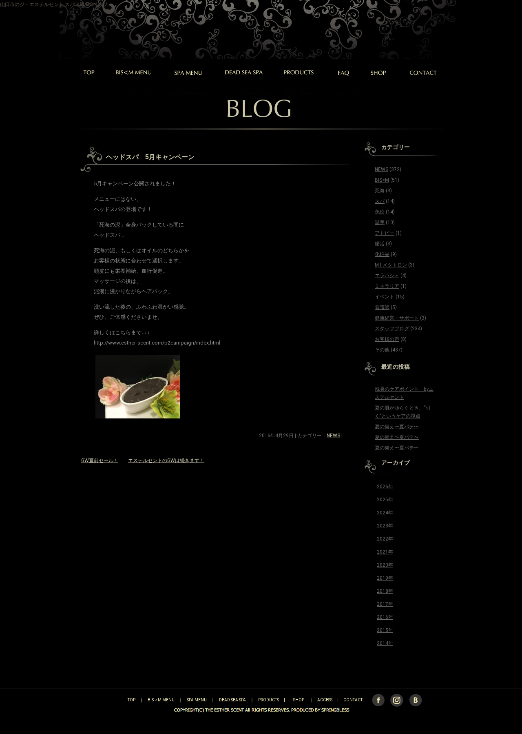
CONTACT (353, 700)
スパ (380, 201)
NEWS (333, 435)
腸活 (380, 244)
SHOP (298, 700)
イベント (384, 297)
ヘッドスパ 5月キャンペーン (150, 157)
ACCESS (324, 700)
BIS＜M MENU (161, 700)
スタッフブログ (392, 328)
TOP (117, 700)
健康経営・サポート (397, 318)
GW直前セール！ (99, 460)
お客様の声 (387, 339)
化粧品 (382, 254)
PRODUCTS (268, 700)
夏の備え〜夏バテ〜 (397, 426)
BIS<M (382, 180)
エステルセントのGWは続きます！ (166, 460)
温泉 (380, 222)
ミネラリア (387, 286)
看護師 (382, 307)
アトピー (384, 233)
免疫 (380, 212)
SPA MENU (197, 700)
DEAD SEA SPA (232, 700)
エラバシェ (387, 275)
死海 (380, 191)
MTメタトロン (391, 265)
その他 (382, 350)
